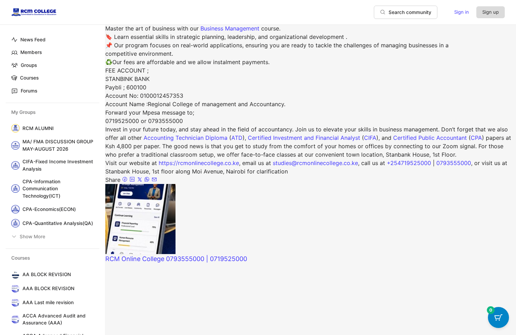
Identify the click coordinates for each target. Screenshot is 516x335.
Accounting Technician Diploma (185, 137)
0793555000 (453, 162)
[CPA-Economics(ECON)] (14, 209)
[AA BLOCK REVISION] (14, 274)
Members (31, 52)
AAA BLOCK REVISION (48, 288)
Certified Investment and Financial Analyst (304, 137)
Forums (29, 91)
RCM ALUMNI (38, 128)
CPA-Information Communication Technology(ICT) (41, 189)
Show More (32, 236)
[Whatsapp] (148, 179)
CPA (476, 137)
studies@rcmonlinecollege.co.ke (315, 162)
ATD (237, 137)
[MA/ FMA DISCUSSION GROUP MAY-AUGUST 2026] (14, 145)
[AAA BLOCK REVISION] (14, 288)
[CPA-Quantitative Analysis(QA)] (14, 223)
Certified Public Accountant (430, 137)
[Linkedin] (133, 179)
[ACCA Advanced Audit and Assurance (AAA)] (14, 319)
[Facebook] (126, 179)
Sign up (490, 12)
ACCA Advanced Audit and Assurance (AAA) (54, 319)
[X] (140, 179)
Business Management (229, 28)
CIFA (370, 137)
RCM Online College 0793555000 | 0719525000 (176, 258)
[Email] (154, 179)
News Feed (33, 39)
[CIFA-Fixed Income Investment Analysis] (14, 165)
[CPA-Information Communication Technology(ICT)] (14, 189)
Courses (29, 78)
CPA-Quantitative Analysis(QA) (57, 223)
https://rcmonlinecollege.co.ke (199, 162)
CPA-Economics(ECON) (49, 209)
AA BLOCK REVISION (46, 274)
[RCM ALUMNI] (14, 128)
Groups (29, 65)
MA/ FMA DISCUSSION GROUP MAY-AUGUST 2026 (57, 145)
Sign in (461, 12)
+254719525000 (409, 162)
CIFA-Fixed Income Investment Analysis (57, 165)
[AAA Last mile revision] (14, 302)
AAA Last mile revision (48, 302)
